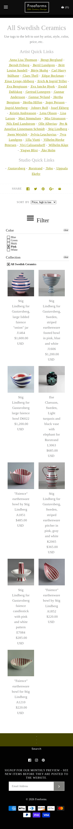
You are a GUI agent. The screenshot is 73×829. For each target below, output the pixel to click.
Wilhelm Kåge (58, 145)
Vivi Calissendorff (32, 145)
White (14, 249)
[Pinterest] (43, 760)
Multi (13, 243)
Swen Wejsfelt (17, 134)
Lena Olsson (48, 113)
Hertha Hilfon (32, 102)
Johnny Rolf (39, 108)
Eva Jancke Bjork (42, 86)
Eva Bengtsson (16, 86)
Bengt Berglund (51, 60)
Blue (13, 237)
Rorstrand (35, 168)
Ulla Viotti (32, 140)
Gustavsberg (16, 168)
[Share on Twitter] (35, 188)
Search (36, 749)
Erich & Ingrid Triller (52, 81)
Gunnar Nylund (39, 97)
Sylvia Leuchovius (43, 134)
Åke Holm (47, 150)
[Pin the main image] (43, 188)
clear (66, 230)
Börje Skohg (39, 70)
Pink (13, 246)
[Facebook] (29, 760)
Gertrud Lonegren (37, 92)
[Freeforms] (36, 7)
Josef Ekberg (60, 108)
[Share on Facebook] (27, 188)
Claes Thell (30, 76)
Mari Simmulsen (29, 118)
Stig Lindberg (57, 129)
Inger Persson (55, 102)
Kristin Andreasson (22, 113)
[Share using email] (59, 188)
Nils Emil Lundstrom (20, 124)
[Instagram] (36, 760)
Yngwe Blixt (29, 150)
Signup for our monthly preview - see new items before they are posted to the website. (37, 774)
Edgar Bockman (52, 76)
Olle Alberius (47, 124)
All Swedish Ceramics (23, 264)
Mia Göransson (55, 118)
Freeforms (40, 799)
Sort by (23, 202)
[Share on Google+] (51, 188)
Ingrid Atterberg (16, 108)
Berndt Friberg (18, 65)
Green (14, 240)
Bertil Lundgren (43, 65)
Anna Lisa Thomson (23, 60)
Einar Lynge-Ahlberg (19, 81)
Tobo (49, 168)
